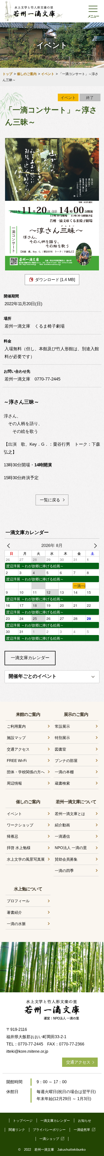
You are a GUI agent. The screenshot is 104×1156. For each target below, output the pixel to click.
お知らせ (84, 1121)
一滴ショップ (49, 1139)
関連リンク (17, 1130)
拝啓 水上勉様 (19, 848)
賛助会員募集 (66, 859)
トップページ (23, 1121)
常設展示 (62, 726)
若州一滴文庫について (76, 801)
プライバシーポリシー (49, 1130)
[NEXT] (94, 545)
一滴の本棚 (64, 772)
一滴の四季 (64, 870)
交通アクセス (18, 749)
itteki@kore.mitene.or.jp (27, 1051)
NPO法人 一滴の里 (71, 848)
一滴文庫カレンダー (30, 657)
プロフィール (18, 901)
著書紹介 (14, 912)
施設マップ (16, 737)
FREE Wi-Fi (17, 760)
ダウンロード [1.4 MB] (55, 279)
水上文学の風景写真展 (26, 859)
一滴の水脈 (16, 924)
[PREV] (9, 545)
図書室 (60, 749)
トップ (7, 74)
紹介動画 (62, 825)
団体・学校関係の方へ (26, 772)
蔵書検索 (62, 783)
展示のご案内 (76, 714)
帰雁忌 (12, 836)
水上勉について (28, 889)
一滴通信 (62, 836)
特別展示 (62, 737)
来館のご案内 (28, 714)
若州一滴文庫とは (70, 814)
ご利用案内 (16, 726)
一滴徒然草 (82, 1130)
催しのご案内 (27, 74)
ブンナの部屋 (66, 760)
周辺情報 (14, 783)
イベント (47, 74)
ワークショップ (20, 825)
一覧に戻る (50, 500)
